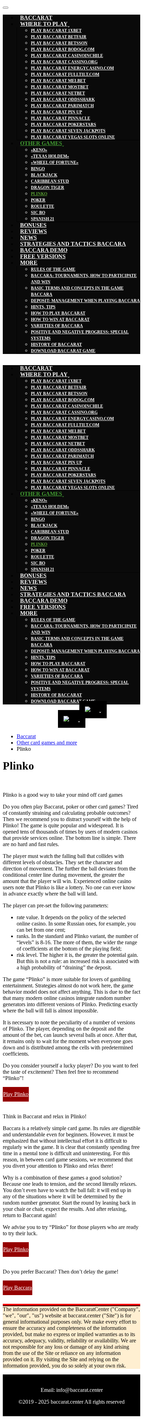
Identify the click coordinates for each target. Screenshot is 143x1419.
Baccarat (26, 736)
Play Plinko (15, 1094)
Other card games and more (47, 743)
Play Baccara (17, 1288)
